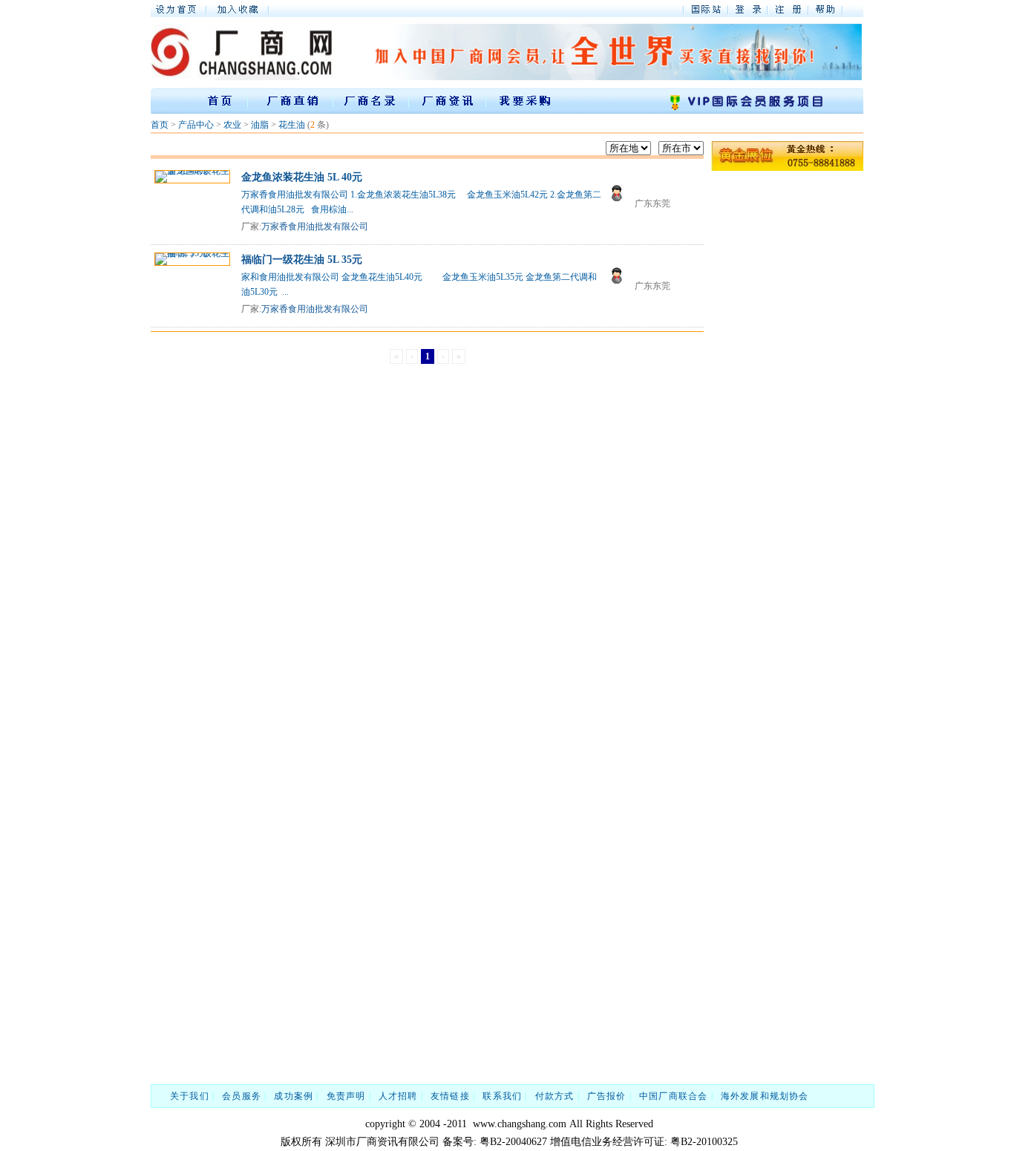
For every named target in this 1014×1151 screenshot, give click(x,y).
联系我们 (502, 1096)
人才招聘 (398, 1096)
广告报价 (607, 1096)
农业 (232, 125)
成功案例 (293, 1096)
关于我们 (189, 1096)
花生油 (291, 125)
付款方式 (555, 1096)
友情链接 (450, 1096)
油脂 (260, 125)
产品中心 (196, 125)
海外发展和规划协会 (765, 1096)
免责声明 (346, 1096)
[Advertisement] (770, 397)
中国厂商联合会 (673, 1096)
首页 (160, 125)
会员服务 (241, 1096)
